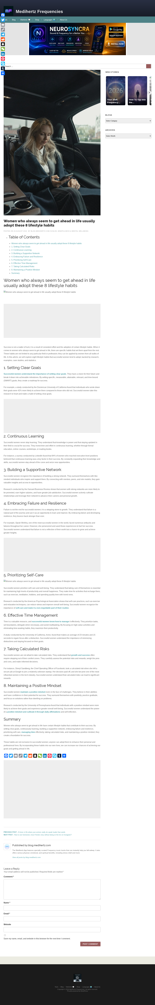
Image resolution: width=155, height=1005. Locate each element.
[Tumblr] (2, 68)
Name (7, 903)
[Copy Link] (2, 29)
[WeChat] (2, 49)
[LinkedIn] (2, 53)
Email (7, 914)
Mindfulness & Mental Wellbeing (73, 231)
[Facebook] (2, 15)
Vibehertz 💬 (25, 20)
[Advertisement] (52, 321)
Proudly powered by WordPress (77, 991)
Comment (9, 877)
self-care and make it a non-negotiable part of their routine (42, 608)
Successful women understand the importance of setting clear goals (35, 374)
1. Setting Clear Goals (20, 247)
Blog (14, 20)
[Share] (2, 73)
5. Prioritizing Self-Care (21, 260)
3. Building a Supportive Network (25, 253)
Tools (56, 987)
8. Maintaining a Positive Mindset (25, 270)
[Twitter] (2, 19)
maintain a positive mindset (32, 692)
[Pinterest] (2, 58)
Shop (37, 20)
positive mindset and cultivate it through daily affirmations (33, 712)
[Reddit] (2, 39)
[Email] (2, 24)
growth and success (80, 655)
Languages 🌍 (49, 20)
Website (7, 924)
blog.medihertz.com (40, 231)
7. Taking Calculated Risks (22, 266)
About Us (63, 20)
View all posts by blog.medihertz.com (26, 857)
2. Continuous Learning (21, 250)
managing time (28, 732)
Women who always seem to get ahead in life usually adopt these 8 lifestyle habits (46, 243)
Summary (15, 273)
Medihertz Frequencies (39, 11)
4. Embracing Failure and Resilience (27, 257)
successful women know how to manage (50, 621)
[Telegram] (2, 34)
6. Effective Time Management (24, 263)
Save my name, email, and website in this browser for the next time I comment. (37, 939)
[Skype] (2, 63)
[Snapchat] (2, 44)
